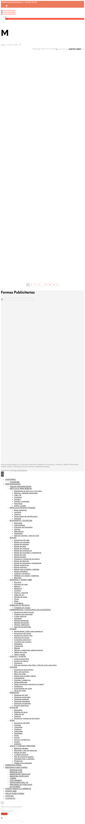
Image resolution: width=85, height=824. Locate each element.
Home (3, 45)
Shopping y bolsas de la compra (27, 559)
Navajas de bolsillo (21, 622)
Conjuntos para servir (22, 640)
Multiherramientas (21, 620)
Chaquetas (18, 731)
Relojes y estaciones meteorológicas (28, 650)
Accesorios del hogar (22, 633)
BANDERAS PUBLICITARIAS (16, 768)
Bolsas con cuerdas (22, 542)
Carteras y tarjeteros (22, 573)
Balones (17, 586)
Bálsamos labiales (21, 748)
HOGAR (13, 629)
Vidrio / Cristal (20, 505)
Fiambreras (18, 646)
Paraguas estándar (21, 699)
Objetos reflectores (21, 625)
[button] (5, 17)
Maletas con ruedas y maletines (26, 575)
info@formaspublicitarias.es (12, 2)
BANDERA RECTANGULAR (20, 774)
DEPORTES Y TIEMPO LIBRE (21, 580)
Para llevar (18, 503)
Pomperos (18, 663)
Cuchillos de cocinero (22, 642)
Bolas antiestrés (20, 510)
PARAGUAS (14, 693)
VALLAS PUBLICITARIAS (14, 794)
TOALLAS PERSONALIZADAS (20, 486)
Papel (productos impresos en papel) (29, 684)
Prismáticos (18, 603)
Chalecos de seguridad (23, 614)
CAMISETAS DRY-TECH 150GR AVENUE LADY (8, 260)
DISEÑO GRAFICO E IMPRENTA (18, 789)
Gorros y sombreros (22, 739)
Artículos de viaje (21, 584)
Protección (18, 761)
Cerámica (18, 497)
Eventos (17, 499)
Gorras (17, 737)
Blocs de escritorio (21, 672)
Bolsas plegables (21, 571)
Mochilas (17, 578)
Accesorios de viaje (21, 540)
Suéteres (17, 744)
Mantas (17, 648)
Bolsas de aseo (20, 546)
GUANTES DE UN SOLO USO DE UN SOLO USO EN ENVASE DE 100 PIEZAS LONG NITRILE (53, 80)
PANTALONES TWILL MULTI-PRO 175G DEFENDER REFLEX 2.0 (73, 125)
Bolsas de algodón (21, 544)
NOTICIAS (9, 796)
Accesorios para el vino (23, 635)
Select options (9, 88)
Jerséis (17, 742)
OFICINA (13, 667)
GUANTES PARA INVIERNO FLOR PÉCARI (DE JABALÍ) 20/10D (53, 125)
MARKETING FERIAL (13, 765)
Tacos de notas (20, 690)
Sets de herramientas (22, 627)
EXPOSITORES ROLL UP (19, 782)
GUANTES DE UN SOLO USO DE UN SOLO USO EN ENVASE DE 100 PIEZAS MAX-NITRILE (74, 60)
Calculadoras (19, 678)
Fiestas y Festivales (21, 501)
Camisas (17, 725)
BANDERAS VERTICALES (19, 776)
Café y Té (17, 495)
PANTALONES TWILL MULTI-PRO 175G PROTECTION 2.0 (72, 172)
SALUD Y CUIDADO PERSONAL (22, 746)
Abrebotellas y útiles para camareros (28, 631)
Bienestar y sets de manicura (25, 750)
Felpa (16, 735)
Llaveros (17, 514)
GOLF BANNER (16, 780)
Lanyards (17, 512)
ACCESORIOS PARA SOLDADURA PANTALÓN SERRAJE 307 (9, 79)
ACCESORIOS (15, 786)
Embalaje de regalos (22, 607)
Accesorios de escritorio (23, 669)
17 (46, 285)
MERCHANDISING (12, 484)
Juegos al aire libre (21, 659)
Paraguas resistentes (22, 703)
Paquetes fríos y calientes (24, 759)
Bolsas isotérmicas (21, 565)
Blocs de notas (20, 674)
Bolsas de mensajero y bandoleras (27, 552)
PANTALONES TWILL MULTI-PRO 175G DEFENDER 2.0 (8, 216)
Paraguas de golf (21, 695)
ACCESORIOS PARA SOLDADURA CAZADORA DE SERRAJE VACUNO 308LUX (30, 80)
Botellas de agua (20, 712)
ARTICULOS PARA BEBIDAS (21, 489)
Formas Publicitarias (19, 470)
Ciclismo (17, 590)
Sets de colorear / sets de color (26, 535)
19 (53, 285)
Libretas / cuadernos (22, 680)
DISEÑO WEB (10, 791)
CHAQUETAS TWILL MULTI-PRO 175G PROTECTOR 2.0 (31, 216)
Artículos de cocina (21, 637)
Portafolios (18, 686)
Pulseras (17, 518)
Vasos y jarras (19, 654)
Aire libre (17, 582)
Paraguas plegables (22, 701)
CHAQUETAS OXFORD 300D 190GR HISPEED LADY (29, 172)
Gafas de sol (19, 595)
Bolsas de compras (21, 548)
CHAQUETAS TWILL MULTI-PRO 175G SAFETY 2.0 (53, 171)
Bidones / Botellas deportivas (26, 493)
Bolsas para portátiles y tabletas (26, 569)
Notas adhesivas (20, 682)
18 (50, 285)
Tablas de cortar (20, 652)
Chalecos (17, 729)
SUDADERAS (15, 482)
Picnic (16, 599)
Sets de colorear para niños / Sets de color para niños (35, 665)
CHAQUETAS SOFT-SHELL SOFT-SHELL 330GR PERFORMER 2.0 (52, 261)
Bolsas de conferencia (23, 550)
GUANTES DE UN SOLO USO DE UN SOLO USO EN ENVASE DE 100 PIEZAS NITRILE (10, 107)
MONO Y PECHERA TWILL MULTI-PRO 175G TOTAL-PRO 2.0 (52, 216)
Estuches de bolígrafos (23, 527)
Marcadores (19, 531)
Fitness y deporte (21, 593)
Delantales (18, 644)
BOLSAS (13, 538)
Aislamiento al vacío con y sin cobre (28, 491)
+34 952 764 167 (30, 2)
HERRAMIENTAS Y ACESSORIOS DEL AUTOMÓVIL (30, 610)
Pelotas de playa (20, 597)
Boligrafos (18, 710)
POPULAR (14, 708)
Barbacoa (18, 588)
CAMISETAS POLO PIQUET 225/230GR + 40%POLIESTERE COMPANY (74, 262)
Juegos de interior (21, 661)
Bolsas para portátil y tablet (25, 676)
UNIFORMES (10, 480)
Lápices (17, 529)
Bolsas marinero (20, 567)
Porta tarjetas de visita (23, 688)
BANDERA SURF (16, 770)
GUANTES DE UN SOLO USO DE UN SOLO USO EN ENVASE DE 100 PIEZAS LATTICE (31, 126)
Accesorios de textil (22, 723)
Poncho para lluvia (21, 705)
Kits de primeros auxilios (24, 757)
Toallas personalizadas (23, 763)
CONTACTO (10, 798)
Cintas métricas (20, 616)
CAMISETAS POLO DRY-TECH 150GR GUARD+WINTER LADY (30, 261)
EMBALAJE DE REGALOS (20, 605)
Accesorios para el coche (24, 612)
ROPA (12, 721)
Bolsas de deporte (21, 561)
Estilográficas (19, 525)
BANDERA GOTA (16, 772)
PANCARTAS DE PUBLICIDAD (21, 784)
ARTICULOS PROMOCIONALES (22, 508)
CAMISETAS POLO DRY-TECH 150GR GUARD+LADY (73, 216)
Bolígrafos (18, 523)
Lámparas (18, 618)
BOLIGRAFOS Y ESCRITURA (21, 521)
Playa (16, 601)
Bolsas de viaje (20, 555)
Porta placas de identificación (26, 516)
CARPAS (13, 778)
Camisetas (18, 727)
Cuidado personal (21, 754)
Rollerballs (18, 533)
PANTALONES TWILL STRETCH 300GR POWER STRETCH (9, 172)
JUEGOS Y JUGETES (18, 656)
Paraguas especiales (22, 697)
